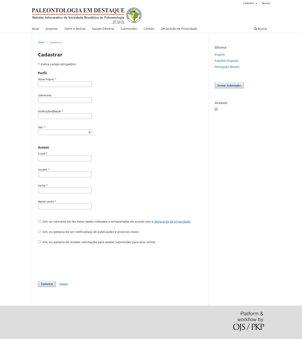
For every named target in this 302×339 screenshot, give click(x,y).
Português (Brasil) (227, 67)
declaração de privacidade (172, 221)
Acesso (63, 284)
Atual (35, 29)
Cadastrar (47, 283)
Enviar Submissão (229, 85)
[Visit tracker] (216, 109)
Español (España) (227, 61)
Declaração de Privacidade (179, 29)
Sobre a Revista (74, 29)
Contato (149, 29)
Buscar (262, 29)
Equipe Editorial (103, 29)
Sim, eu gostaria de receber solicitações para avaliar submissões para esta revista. (98, 242)
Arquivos (52, 29)
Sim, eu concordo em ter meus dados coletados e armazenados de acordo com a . (116, 221)
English (220, 54)
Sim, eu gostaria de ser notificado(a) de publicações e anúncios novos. (90, 232)
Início (41, 42)
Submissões (129, 29)
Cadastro (249, 3)
